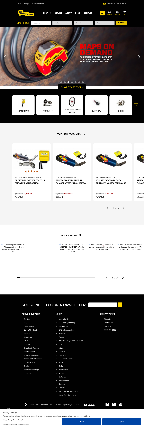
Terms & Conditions (31, 355)
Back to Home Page (31, 369)
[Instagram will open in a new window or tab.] (80, 235)
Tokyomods (63, 326)
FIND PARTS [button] (121, 23)
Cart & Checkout (30, 330)
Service (27, 319)
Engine (61, 337)
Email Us (91, 404)
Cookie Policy (29, 362)
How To (27, 344)
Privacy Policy (29, 351)
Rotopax (62, 384)
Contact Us (111, 3)
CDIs (60, 344)
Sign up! (120, 304)
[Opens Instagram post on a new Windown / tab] (13, 256)
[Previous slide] (8, 105)
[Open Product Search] (102, 13)
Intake (61, 348)
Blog (25, 322)
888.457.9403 (121, 3)
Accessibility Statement (33, 359)
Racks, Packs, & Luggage (68, 391)
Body (61, 362)
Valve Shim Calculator (67, 395)
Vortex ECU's (64, 319)
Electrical (62, 355)
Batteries (62, 377)
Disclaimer (28, 366)
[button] (84, 134)
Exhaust (62, 333)
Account (27, 333)
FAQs (26, 340)
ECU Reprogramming (67, 322)
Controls (62, 387)
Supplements (64, 380)
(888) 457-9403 (110, 330)
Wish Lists (28, 337)
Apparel (62, 373)
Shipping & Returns (31, 348)
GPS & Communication (67, 330)
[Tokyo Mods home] (26, 13)
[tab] (18, 277)
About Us (107, 319)
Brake (61, 366)
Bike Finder (23, 23)
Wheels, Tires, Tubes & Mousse (71, 340)
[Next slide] (136, 105)
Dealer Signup (29, 373)
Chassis (62, 351)
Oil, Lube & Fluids (66, 359)
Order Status (29, 326)
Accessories (63, 369)
